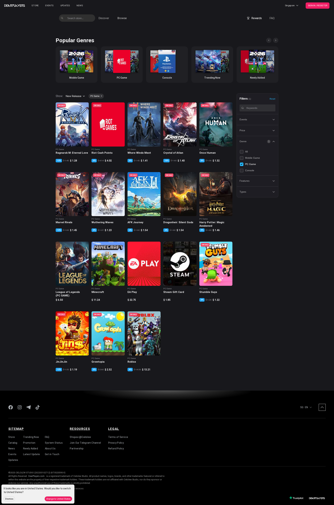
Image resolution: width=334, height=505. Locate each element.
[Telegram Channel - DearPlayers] (28, 407)
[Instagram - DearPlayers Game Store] (19, 407)
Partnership (76, 448)
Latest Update (31, 454)
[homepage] (14, 5)
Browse (122, 18)
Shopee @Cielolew (80, 437)
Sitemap (16, 429)
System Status (54, 442)
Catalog (12, 442)
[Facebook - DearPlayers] (10, 407)
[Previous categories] (268, 40)
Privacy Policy (116, 442)
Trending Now (31, 437)
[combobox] (75, 96)
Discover (103, 18)
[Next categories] (275, 40)
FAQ (271, 18)
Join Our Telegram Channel (85, 442)
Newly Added (30, 448)
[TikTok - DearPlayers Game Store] (37, 407)
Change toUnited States (58, 499)
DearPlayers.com (36, 476)
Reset (272, 99)
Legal (113, 429)
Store (35, 5)
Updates (65, 5)
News (80, 5)
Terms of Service (118, 437)
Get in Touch (52, 454)
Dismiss (9, 499)
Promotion (29, 442)
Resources (80, 429)
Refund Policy (116, 448)
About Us (50, 448)
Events (49, 5)
